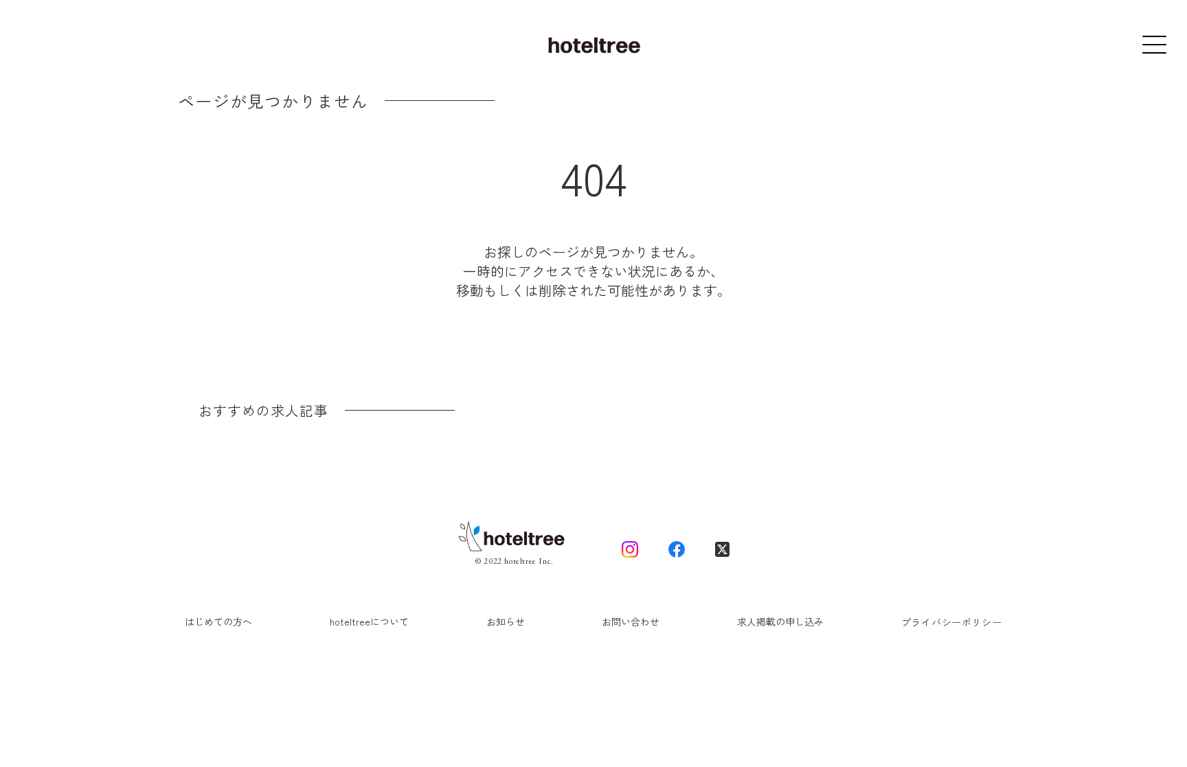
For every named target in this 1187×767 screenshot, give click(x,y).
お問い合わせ (630, 621)
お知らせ (505, 621)
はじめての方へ (218, 621)
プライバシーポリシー (951, 622)
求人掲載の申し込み (780, 621)
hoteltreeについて (369, 621)
